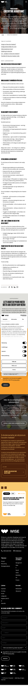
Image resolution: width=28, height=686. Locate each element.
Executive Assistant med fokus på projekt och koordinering (13, 498)
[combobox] (2, 632)
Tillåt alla (14, 361)
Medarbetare (19, 588)
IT (16, 568)
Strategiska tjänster (5, 566)
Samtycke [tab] (5, 319)
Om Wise (3, 591)
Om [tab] (23, 319)
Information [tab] (14, 319)
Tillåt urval (14, 365)
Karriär (2, 593)
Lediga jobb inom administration (14, 423)
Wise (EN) (3, 603)
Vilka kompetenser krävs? (7, 49)
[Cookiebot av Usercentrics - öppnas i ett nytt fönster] (20, 315)
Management (19, 563)
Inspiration (3, 588)
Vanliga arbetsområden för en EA (8, 47)
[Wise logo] (5, 2)
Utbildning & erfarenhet (6, 51)
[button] (26, 2)
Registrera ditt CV (5, 598)
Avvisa (14, 369)
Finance (17, 580)
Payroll (17, 570)
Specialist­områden (19, 559)
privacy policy (16, 380)
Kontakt (18, 585)
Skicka (5, 385)
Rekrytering (4, 564)
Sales (17, 565)
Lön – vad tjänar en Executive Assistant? (10, 53)
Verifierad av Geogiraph (7, 678)
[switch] (24, 347)
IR (1, 601)
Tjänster (3, 558)
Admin (17, 572)
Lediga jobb (3, 596)
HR (16, 577)
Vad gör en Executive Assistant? (8, 44)
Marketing (18, 575)
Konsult (3, 561)
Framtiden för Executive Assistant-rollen (10, 56)
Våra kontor (18, 591)
